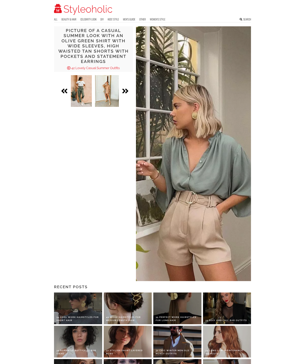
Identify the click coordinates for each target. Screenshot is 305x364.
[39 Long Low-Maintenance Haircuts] (227, 342)
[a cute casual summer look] (81, 91)
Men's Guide (129, 19)
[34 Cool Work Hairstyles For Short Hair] (78, 308)
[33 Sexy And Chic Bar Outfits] (227, 308)
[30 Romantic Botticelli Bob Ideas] (78, 342)
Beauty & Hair (68, 19)
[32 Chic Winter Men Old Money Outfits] (177, 342)
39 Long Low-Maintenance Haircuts (224, 352)
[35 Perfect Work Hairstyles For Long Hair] (177, 308)
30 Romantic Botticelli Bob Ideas (76, 352)
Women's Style (157, 19)
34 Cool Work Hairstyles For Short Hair (77, 319)
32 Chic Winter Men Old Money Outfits (172, 352)
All (56, 19)
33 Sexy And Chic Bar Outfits (226, 320)
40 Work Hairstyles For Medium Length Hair (123, 319)
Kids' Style (113, 19)
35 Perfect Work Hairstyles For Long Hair (176, 319)
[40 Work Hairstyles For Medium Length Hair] (128, 308)
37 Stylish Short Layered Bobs (124, 352)
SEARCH (247, 19)
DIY (102, 19)
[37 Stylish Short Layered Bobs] (128, 342)
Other (142, 19)
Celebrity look (88, 19)
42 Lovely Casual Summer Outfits (95, 68)
